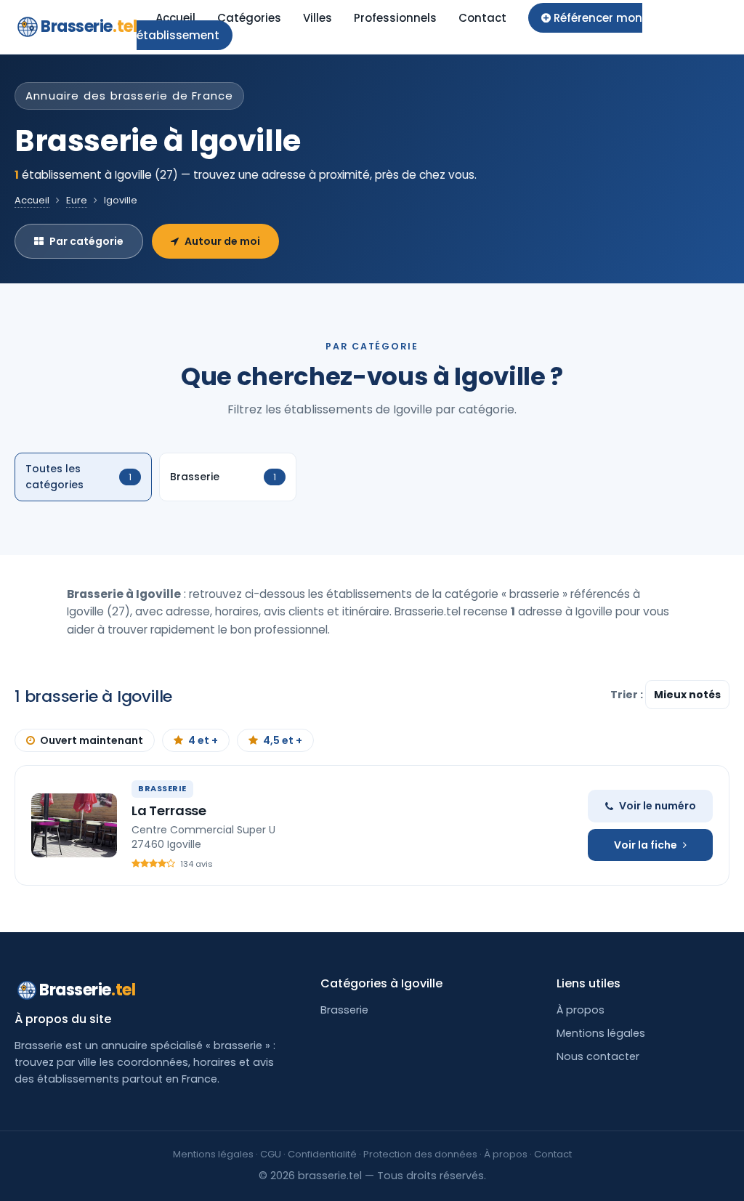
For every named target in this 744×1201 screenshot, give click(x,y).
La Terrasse (169, 810)
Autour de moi (222, 241)
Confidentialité (322, 1154)
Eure (76, 200)
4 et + (203, 740)
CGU (270, 1154)
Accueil (175, 17)
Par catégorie (86, 241)
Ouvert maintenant (91, 740)
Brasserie (89, 26)
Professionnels (395, 17)
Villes (317, 17)
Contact (482, 17)
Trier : (627, 694)
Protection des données (420, 1154)
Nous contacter (598, 1056)
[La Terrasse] (74, 825)
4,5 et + (282, 740)
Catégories (249, 17)
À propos (580, 1010)
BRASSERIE (162, 788)
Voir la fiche (645, 845)
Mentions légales (601, 1033)
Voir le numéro (657, 805)
